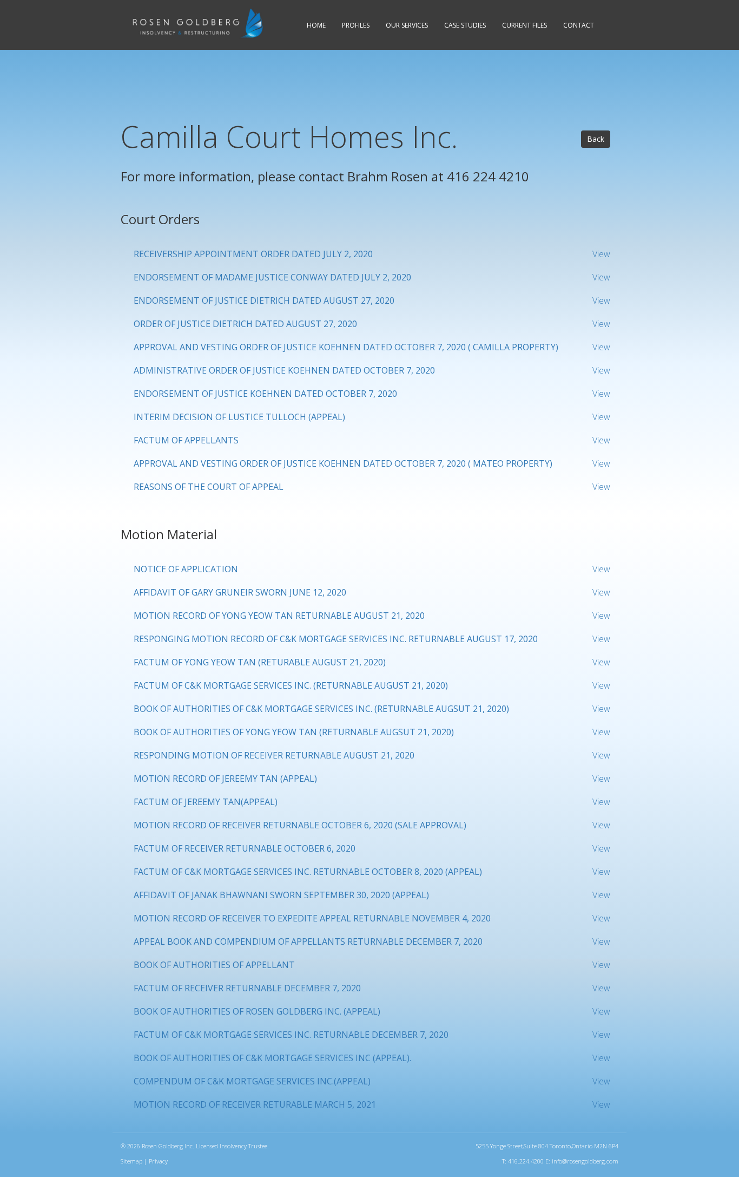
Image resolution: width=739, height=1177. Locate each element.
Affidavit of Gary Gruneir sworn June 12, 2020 (240, 592)
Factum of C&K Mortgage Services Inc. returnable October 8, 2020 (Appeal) (308, 872)
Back (595, 139)
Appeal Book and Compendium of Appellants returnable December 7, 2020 (308, 941)
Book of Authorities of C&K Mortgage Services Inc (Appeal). (272, 1058)
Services (407, 25)
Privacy (158, 1161)
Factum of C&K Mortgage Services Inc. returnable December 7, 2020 (291, 1035)
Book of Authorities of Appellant (214, 965)
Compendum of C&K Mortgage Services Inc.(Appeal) (252, 1081)
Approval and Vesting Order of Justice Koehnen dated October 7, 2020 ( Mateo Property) (343, 463)
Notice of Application (186, 569)
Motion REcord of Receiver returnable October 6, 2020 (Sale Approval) (300, 825)
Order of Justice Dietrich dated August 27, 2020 (245, 324)
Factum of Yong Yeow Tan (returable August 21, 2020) (260, 662)
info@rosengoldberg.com (585, 1161)
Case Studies (465, 25)
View (601, 254)
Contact (578, 25)
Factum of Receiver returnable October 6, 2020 (244, 848)
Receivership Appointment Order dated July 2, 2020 (253, 254)
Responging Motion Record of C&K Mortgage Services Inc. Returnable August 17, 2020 (336, 639)
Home (316, 25)
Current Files (524, 25)
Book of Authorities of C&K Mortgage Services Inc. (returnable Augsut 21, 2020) (321, 709)
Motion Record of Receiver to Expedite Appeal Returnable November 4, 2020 (312, 918)
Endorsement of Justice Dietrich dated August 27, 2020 (264, 300)
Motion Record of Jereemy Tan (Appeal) (225, 778)
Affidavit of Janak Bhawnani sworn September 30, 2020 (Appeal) (281, 895)
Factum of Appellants (186, 440)
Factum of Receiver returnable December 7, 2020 (247, 988)
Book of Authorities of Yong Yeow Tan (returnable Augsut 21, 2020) (294, 732)
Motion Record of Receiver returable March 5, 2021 (255, 1104)
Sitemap (131, 1161)
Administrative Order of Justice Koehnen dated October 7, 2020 (284, 370)
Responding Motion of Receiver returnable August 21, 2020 (274, 755)
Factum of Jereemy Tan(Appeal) (206, 802)
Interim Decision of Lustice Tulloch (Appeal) (239, 417)
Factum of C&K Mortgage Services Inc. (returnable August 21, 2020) (291, 685)
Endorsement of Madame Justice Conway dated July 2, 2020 (272, 277)
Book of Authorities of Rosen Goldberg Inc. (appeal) (257, 1011)
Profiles (356, 25)
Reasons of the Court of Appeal (208, 487)
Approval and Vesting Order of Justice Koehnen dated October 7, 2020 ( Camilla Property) (346, 347)
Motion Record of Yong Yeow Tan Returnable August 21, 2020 (279, 616)
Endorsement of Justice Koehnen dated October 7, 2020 (265, 394)
